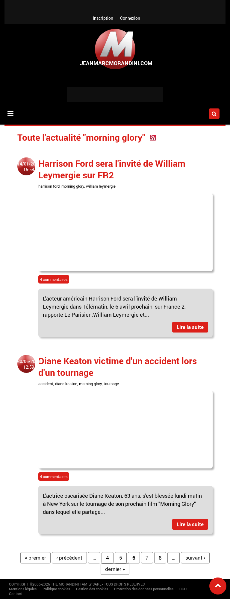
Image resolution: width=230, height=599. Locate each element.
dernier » (115, 569)
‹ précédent (69, 557)
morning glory (72, 186)
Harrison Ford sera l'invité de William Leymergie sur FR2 (111, 169)
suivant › (195, 557)
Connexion (130, 18)
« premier (35, 557)
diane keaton (66, 383)
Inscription (103, 18)
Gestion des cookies (92, 588)
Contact (15, 593)
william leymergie (101, 186)
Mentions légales (23, 588)
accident (45, 383)
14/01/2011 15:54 (28, 166)
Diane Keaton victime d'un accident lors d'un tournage (117, 367)
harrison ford (49, 186)
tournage (111, 383)
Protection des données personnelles (143, 588)
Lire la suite (190, 327)
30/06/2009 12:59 (28, 364)
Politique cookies (56, 588)
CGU (183, 588)
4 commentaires (54, 279)
